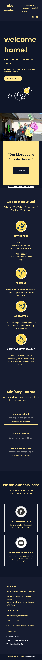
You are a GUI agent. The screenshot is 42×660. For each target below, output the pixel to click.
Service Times (12, 637)
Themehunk (30, 657)
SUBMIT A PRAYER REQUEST (21, 349)
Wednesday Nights (14, 644)
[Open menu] (4, 16)
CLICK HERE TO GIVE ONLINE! (21, 186)
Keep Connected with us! (17, 640)
